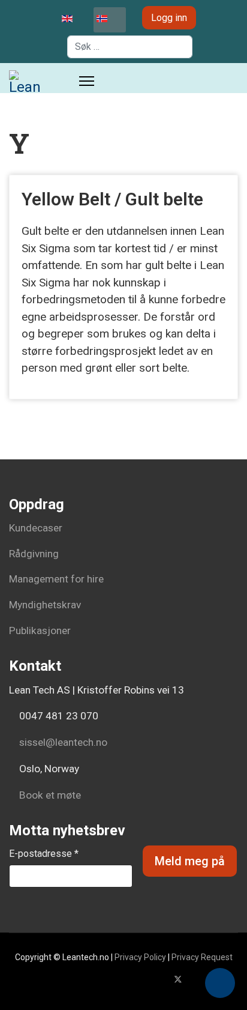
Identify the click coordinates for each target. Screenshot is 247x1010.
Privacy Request (202, 957)
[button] (220, 983)
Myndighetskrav (45, 605)
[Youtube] (197, 979)
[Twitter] (178, 979)
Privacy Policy (140, 957)
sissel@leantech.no (63, 742)
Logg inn (169, 17)
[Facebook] (158, 979)
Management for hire (56, 579)
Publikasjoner (40, 630)
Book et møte (49, 795)
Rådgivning (34, 554)
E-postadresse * (44, 853)
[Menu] (86, 81)
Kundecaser (35, 528)
